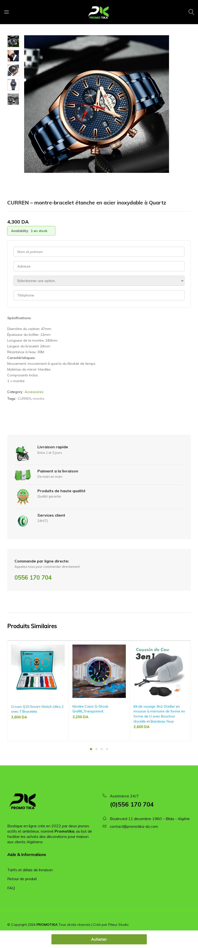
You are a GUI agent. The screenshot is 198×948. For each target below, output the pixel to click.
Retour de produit (22, 878)
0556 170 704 (33, 577)
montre (38, 398)
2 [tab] (96, 749)
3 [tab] (102, 749)
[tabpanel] (38, 691)
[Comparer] (62, 657)
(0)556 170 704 (132, 804)
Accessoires (34, 392)
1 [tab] (91, 749)
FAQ (11, 887)
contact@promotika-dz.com (134, 826)
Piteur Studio (118, 924)
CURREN (24, 398)
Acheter (99, 939)
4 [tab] (107, 749)
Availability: (20, 231)
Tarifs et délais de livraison (30, 869)
